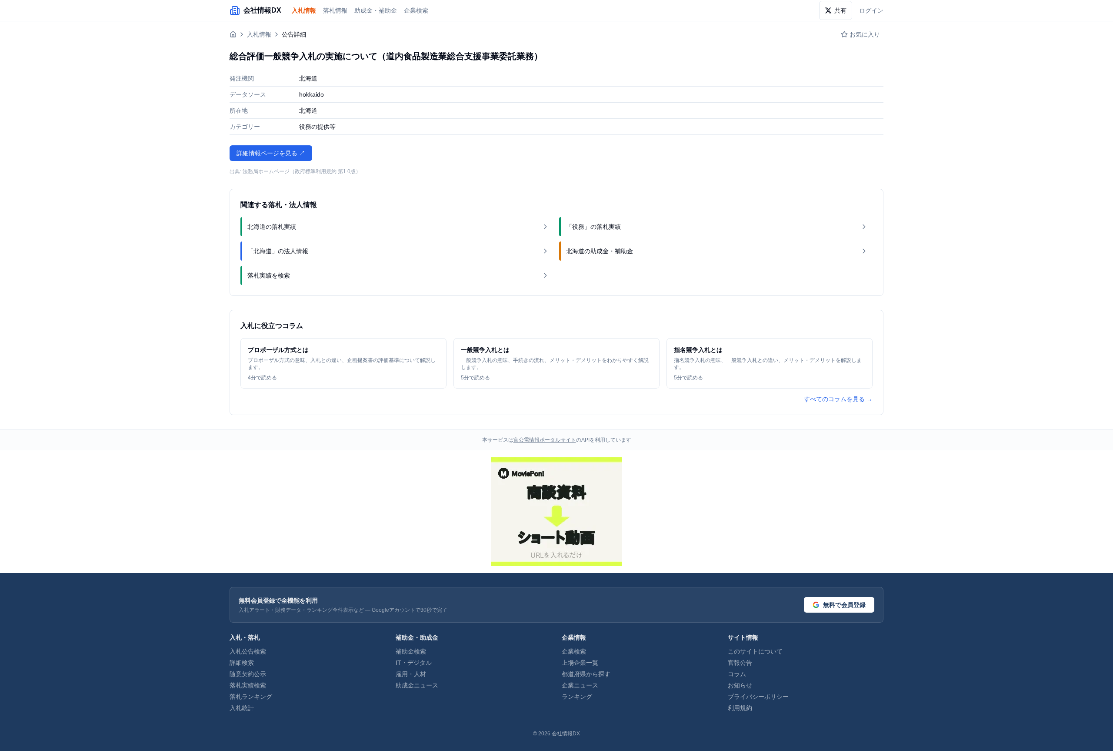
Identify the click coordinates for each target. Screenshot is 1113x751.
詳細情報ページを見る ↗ (271, 153)
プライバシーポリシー (758, 696)
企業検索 (416, 10)
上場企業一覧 (580, 662)
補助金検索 (411, 651)
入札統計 (242, 707)
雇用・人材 (411, 674)
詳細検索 (242, 662)
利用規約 (740, 707)
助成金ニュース (417, 685)
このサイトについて (755, 651)
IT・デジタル (414, 662)
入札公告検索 (248, 651)
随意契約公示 (248, 674)
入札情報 (304, 10)
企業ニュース (580, 685)
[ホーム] (233, 34)
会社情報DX (566, 734)
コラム (737, 674)
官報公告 (740, 662)
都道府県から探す (586, 674)
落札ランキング (251, 696)
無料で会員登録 (844, 604)
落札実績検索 (248, 685)
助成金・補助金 (375, 10)
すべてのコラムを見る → (838, 399)
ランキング (577, 696)
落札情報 (335, 10)
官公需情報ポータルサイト (544, 440)
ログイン (871, 10)
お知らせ (740, 685)
